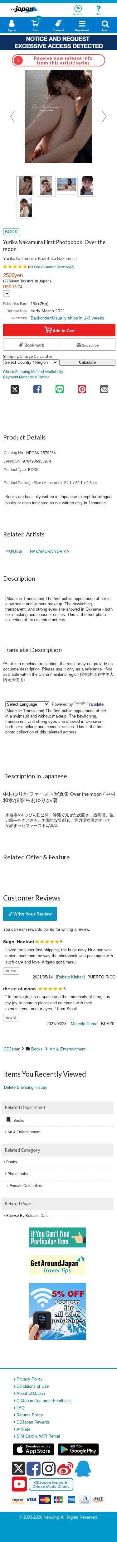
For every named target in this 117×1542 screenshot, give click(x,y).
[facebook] (34, 1468)
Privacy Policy (30, 1379)
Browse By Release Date (27, 1215)
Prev (13, 116)
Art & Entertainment (67, 1049)
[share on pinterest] (82, 387)
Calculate (87, 362)
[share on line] (60, 387)
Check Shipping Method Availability (33, 372)
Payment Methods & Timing (26, 377)
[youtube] (19, 1484)
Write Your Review (32, 913)
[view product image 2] (46, 186)
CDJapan (12, 1049)
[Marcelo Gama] (84, 1023)
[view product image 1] (26, 186)
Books (37, 1049)
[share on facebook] (37, 387)
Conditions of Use (33, 1386)
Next (104, 116)
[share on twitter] (14, 387)
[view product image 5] (26, 208)
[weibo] (65, 1468)
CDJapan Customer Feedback (44, 1400)
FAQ (21, 1407)
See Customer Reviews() (54, 267)
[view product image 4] (86, 186)
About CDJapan (31, 1393)
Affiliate (23, 1429)
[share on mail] (104, 387)
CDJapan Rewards (33, 1422)
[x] (18, 1469)
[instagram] (49, 1468)
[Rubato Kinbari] (70, 977)
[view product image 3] (66, 185)
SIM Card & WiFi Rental (38, 1436)
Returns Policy (30, 1415)
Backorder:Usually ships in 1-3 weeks (67, 317)
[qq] (83, 1468)
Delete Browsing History (25, 1087)
